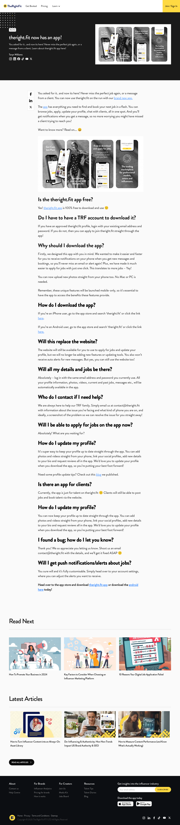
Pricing (44, 6)
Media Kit (63, 792)
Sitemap (54, 815)
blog (98, 474)
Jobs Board (64, 796)
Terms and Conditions (40, 815)
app (45, 106)
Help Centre (14, 792)
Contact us (14, 788)
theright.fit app (53, 208)
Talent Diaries (90, 792)
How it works (39, 796)
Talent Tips (88, 788)
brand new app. (123, 98)
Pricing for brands (42, 792)
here (40, 318)
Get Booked (31, 6)
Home (20, 815)
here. (41, 331)
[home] (12, 6)
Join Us (62, 788)
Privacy (27, 815)
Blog (86, 796)
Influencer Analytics (43, 788)
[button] (56, 6)
